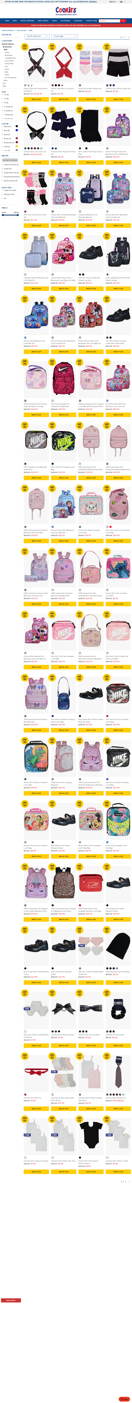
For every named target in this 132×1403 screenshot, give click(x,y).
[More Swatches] (41, 148)
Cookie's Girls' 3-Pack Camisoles (36, 1161)
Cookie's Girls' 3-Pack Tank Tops (63, 1161)
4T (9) (6, 103)
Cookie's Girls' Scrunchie (115, 1035)
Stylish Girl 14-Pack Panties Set (89, 89)
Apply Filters (11, 1300)
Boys (5, 80)
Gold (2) (7, 146)
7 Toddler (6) (8, 115)
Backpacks (8, 55)
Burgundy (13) (9, 142)
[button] (11, 21)
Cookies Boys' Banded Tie (116, 1098)
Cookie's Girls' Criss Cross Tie (35, 152)
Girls (31, 30)
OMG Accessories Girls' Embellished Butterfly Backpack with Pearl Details (118, 469)
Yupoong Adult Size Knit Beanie (118, 972)
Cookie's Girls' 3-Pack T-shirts (117, 1161)
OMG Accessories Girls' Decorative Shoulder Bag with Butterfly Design (89, 658)
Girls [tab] (7, 21)
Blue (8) (7, 130)
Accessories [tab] (65, 21)
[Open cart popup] (126, 2)
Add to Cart (36, 99)
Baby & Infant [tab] (43, 21)
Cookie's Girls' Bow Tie (32, 1098)
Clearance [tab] (78, 21)
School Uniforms (8, 30)
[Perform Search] (123, 21)
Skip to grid (126, 30)
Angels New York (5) (11, 172)
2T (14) (6, 94)
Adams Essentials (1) (11, 164)
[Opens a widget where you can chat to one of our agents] (124, 1399)
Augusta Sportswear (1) (12, 177)
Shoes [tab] (54, 21)
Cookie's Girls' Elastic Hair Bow (62, 1035)
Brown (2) (7, 138)
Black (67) (7, 126)
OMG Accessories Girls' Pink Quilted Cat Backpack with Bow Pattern (90, 785)
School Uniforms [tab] (27, 21)
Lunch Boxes (9, 61)
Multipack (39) (9, 194)
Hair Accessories (10, 77)
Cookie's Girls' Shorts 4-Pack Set (118, 89)
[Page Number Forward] (128, 37)
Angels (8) (7, 168)
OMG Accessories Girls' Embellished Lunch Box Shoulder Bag (90, 595)
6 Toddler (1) (8, 111)
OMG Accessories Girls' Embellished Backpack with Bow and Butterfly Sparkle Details (90, 469)
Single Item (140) (10, 190)
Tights (7, 75)
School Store (91, 21)
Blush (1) (7, 134)
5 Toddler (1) (8, 107)
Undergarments (10, 58)
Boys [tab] (15, 21)
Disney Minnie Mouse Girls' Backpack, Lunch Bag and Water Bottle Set (63, 280)
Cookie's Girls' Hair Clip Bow (89, 1035)
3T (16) (6, 99)
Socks (7, 69)
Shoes (7, 52)
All (5, 198)
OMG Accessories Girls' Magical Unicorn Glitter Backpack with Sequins (36, 911)
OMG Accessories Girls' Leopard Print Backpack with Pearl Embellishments (63, 911)
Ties (6, 66)
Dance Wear (9, 63)
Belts (6, 72)
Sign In (112, 2)
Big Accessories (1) (10, 181)
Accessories (7, 47)
